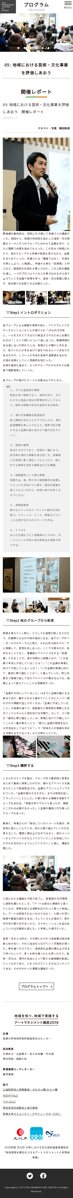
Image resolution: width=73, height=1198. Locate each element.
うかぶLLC (9, 1101)
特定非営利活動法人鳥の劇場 (20, 1107)
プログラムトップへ (34, 986)
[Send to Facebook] (43, 1176)
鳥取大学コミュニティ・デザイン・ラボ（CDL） (32, 1114)
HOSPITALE (10, 1095)
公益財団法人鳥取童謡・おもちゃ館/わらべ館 (30, 1089)
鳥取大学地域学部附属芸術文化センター (27, 1038)
